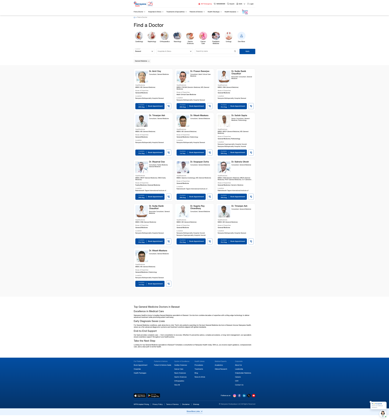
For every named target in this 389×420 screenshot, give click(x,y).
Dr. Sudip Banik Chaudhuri (238, 72)
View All (177, 385)
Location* (138, 49)
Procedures (198, 365)
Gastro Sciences (180, 377)
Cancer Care (178, 369)
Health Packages (140, 373)
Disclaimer (187, 404)
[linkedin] (244, 396)
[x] (249, 396)
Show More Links (193, 411)
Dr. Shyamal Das (157, 162)
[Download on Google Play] (153, 395)
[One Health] (244, 12)
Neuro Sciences (180, 373)
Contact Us (239, 385)
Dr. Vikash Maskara (199, 116)
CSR (236, 381)
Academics (219, 365)
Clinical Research (221, 369)
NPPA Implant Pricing (142, 404)
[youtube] (253, 396)
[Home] (143, 4)
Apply (247, 51)
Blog (196, 373)
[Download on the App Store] (140, 395)
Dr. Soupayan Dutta (199, 162)
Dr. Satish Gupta (239, 116)
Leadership (239, 369)
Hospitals (137, 369)
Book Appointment (140, 365)
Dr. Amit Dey (155, 71)
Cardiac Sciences (180, 365)
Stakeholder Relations (243, 373)
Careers (238, 377)
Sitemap (196, 404)
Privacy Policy (158, 404)
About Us (238, 365)
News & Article (199, 377)
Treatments (198, 369)
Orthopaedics (179, 381)
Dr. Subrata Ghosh (240, 162)
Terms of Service (173, 404)
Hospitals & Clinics (164, 51)
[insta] (234, 396)
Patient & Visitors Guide (162, 365)
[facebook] (239, 396)
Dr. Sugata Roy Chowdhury (197, 207)
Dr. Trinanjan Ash (157, 116)
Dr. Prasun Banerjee (199, 71)
